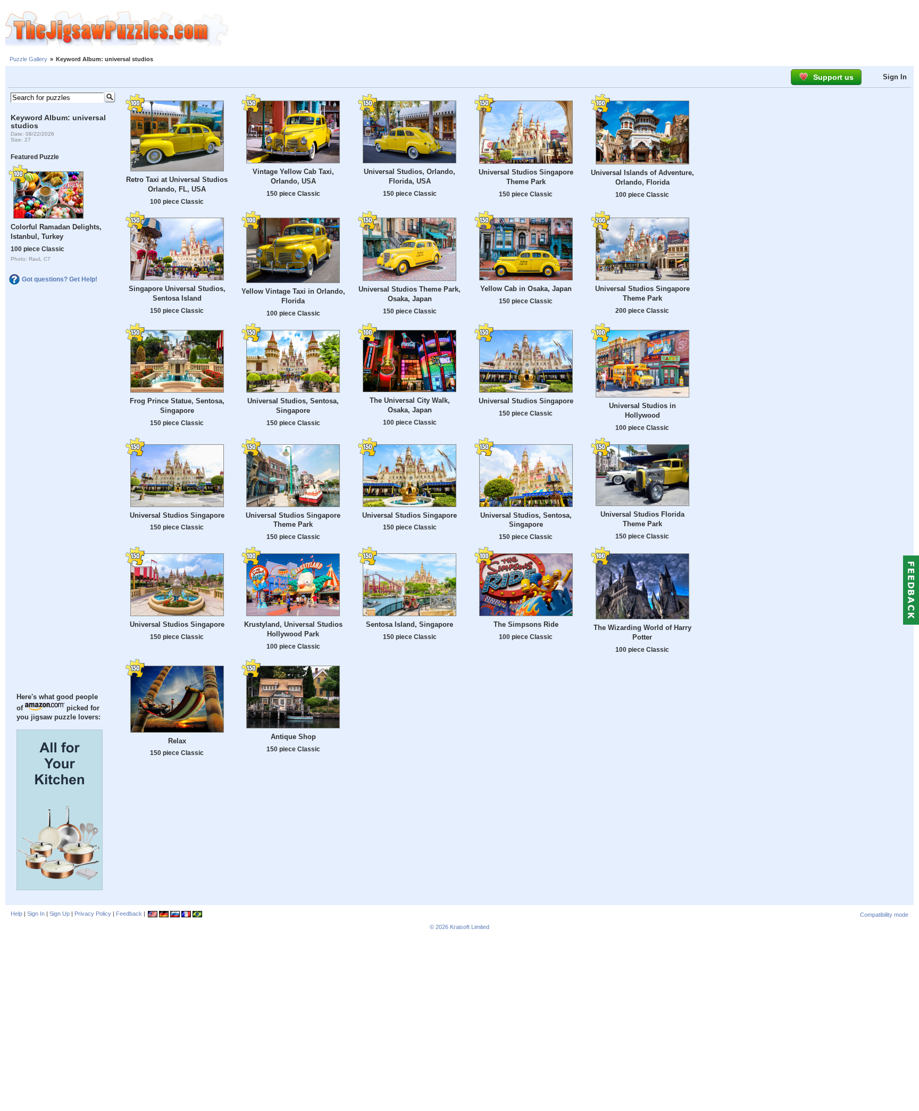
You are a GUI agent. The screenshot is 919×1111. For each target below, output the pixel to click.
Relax (177, 741)
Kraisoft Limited (469, 927)
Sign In (895, 77)
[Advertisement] (573, 29)
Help (16, 913)
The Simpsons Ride (526, 624)
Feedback (129, 913)
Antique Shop (293, 737)
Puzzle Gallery (28, 59)
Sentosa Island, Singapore (409, 624)
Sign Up (59, 913)
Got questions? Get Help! (59, 279)
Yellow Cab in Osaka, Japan (526, 289)
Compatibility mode (884, 914)
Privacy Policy (92, 913)
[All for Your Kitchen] (59, 887)
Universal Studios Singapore (526, 401)
